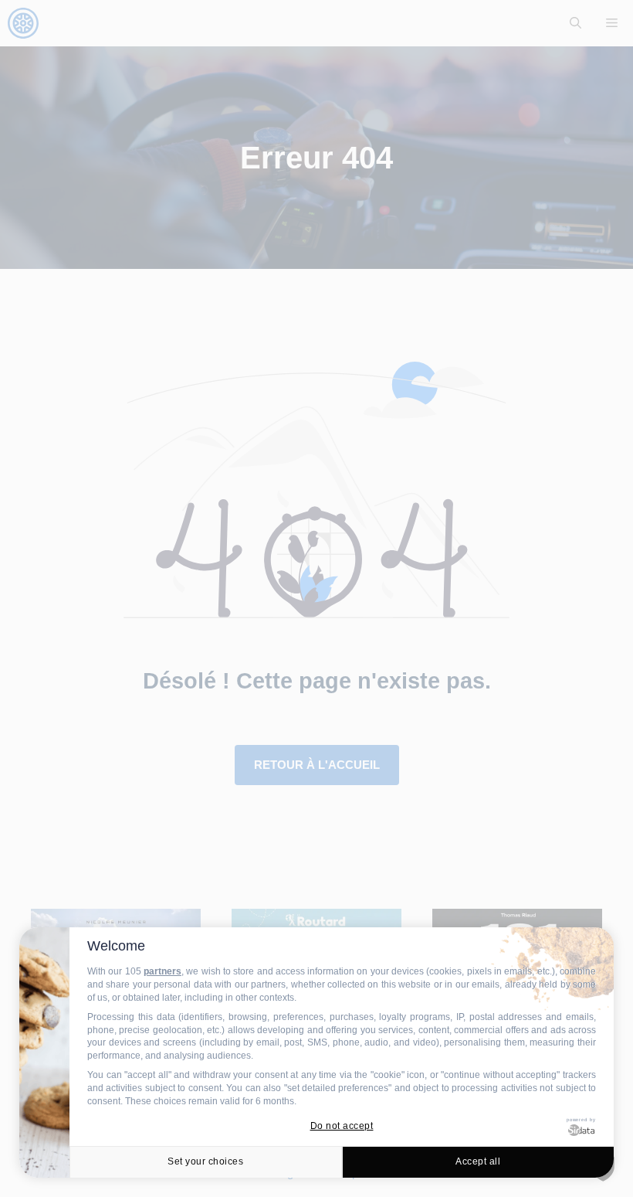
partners (162, 971)
